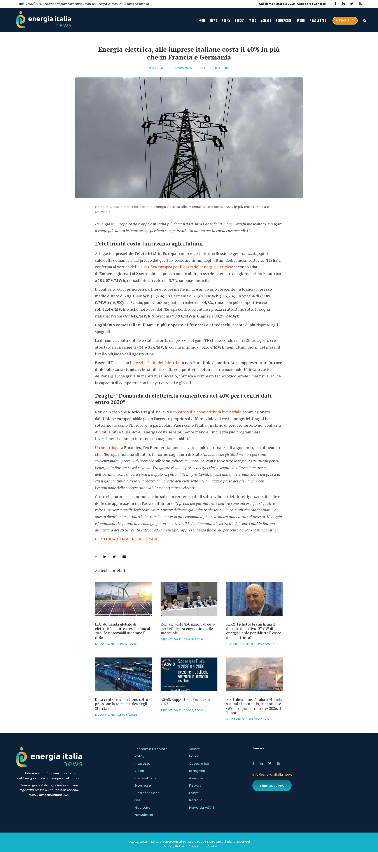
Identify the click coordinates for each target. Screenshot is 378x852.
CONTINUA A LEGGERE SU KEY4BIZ (127, 539)
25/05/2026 (128, 714)
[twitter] (351, 3)
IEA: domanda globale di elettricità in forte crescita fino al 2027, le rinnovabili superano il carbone (122, 631)
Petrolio (196, 800)
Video (252, 21)
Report (240, 21)
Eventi (301, 21)
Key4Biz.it (345, 20)
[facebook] (335, 3)
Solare (194, 749)
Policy (226, 21)
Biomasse (142, 785)
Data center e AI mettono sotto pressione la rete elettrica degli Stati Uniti (121, 704)
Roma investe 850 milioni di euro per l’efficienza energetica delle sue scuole (188, 629)
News (213, 21)
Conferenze (284, 21)
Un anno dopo (107, 447)
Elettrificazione (215, 68)
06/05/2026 (193, 710)
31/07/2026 (127, 643)
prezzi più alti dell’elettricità (158, 362)
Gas (137, 800)
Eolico (194, 756)
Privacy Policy (174, 846)
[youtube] (360, 3)
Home (202, 21)
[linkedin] (343, 3)
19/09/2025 (183, 68)
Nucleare (142, 807)
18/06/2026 (265, 643)
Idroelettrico (145, 778)
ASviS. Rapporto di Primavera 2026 (185, 701)
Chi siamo (266, 3)
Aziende (266, 21)
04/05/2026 (259, 719)
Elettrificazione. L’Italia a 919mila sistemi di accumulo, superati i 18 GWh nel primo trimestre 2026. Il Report (254, 706)
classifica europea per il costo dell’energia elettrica (186, 266)
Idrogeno (197, 771)
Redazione (157, 68)
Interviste (142, 763)
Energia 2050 (285, 3)
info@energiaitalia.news (272, 774)
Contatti (320, 3)
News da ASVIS (202, 807)
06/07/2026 (193, 639)
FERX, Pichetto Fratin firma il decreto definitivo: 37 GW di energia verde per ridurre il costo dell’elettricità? (253, 631)
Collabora (304, 3)
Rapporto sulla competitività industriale (206, 411)
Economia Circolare (151, 749)
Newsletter (318, 21)
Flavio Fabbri (239, 643)
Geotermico (199, 763)
